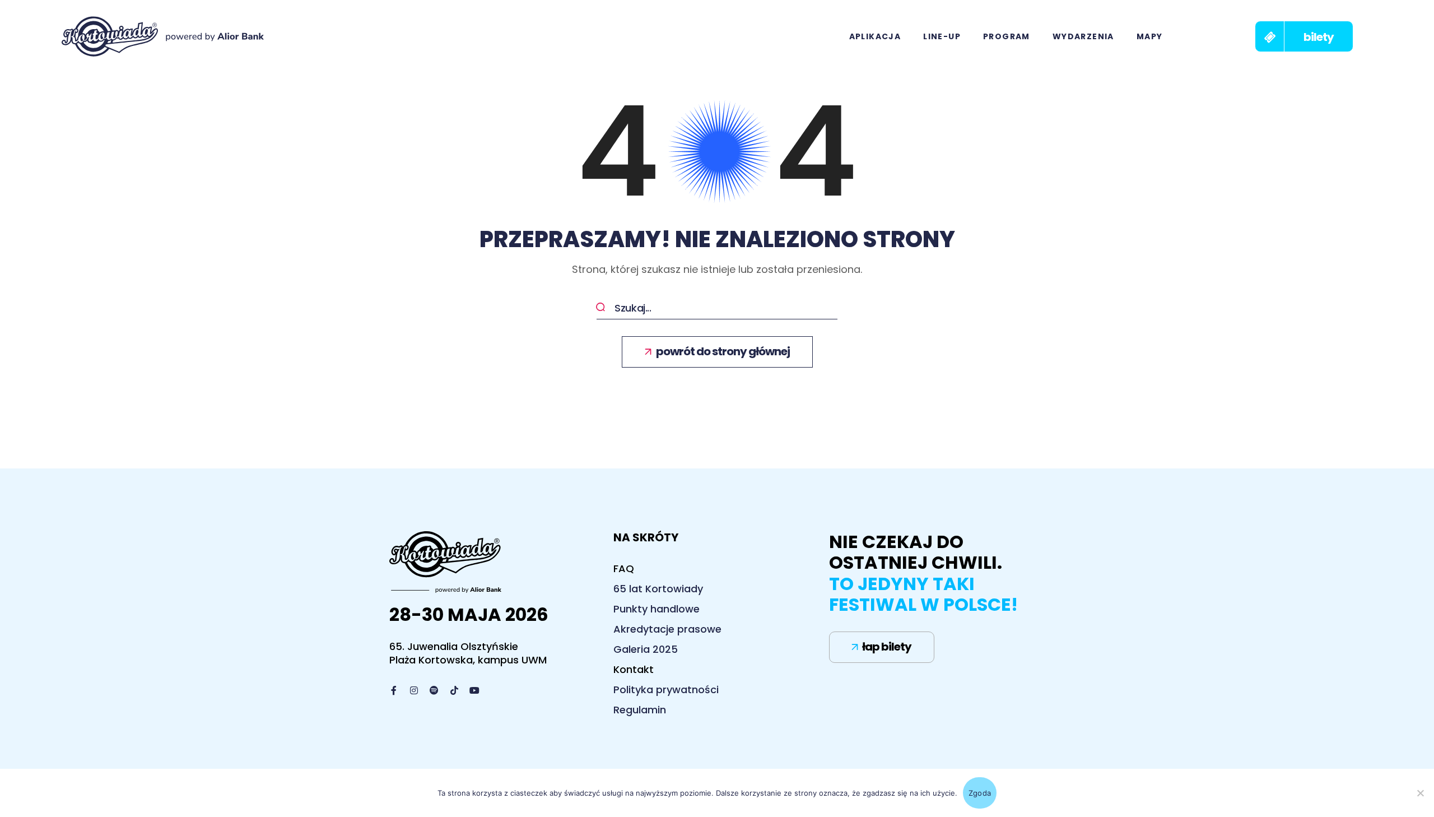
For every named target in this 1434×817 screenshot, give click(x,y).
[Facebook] (393, 690)
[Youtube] (474, 690)
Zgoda (980, 792)
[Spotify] (434, 690)
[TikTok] (454, 690)
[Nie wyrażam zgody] (1420, 793)
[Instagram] (413, 690)
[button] (1304, 36)
